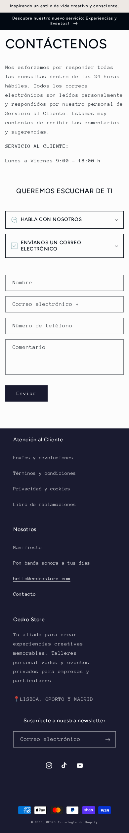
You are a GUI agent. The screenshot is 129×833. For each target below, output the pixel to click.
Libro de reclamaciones (44, 504)
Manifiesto (27, 547)
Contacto (24, 594)
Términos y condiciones (44, 473)
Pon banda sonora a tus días (51, 563)
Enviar (26, 393)
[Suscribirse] (107, 739)
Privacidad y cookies (41, 488)
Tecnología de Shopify (78, 822)
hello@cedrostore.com (41, 578)
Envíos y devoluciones (43, 457)
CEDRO (51, 822)
